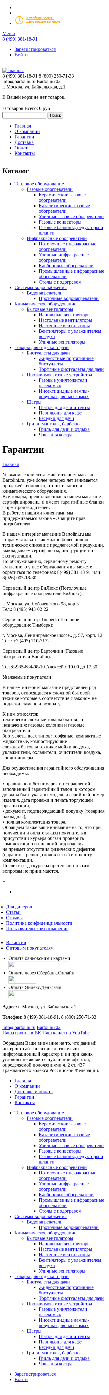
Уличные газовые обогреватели (71, 216)
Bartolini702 (49, 1027)
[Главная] (13, 70)
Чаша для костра (55, 434)
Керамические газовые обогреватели (62, 197)
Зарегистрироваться (35, 49)
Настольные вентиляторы (65, 320)
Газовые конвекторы (60, 222)
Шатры (34, 402)
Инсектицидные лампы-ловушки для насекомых (64, 393)
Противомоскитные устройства (59, 374)
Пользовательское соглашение (37, 928)
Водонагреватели (45, 292)
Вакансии (16, 942)
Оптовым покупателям (30, 948)
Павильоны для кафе (60, 412)
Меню (8, 33)
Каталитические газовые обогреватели (64, 208)
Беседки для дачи (56, 418)
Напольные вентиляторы (65, 314)
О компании (27, 1086)
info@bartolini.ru (18, 1027)
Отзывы (14, 917)
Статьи (13, 912)
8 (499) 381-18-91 (20, 39)
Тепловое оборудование (39, 183)
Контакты (25, 1102)
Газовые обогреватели (50, 189)
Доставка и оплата (34, 1091)
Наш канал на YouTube (66, 1032)
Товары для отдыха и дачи (42, 347)
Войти (21, 54)
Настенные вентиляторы (64, 325)
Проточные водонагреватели (69, 298)
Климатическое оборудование (45, 303)
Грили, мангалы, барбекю (53, 423)
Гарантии (24, 1097)
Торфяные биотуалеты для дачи (71, 369)
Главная (10, 464)
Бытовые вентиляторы (50, 309)
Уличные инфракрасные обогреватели (64, 257)
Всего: (31, 108)
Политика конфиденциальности (39, 923)
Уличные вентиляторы (62, 342)
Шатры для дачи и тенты (64, 407)
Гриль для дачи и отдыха (64, 429)
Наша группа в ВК (21, 1032)
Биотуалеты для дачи (48, 352)
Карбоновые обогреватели (66, 265)
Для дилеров (19, 906)
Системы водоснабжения (41, 287)
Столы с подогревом (60, 282)
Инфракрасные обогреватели (57, 238)
